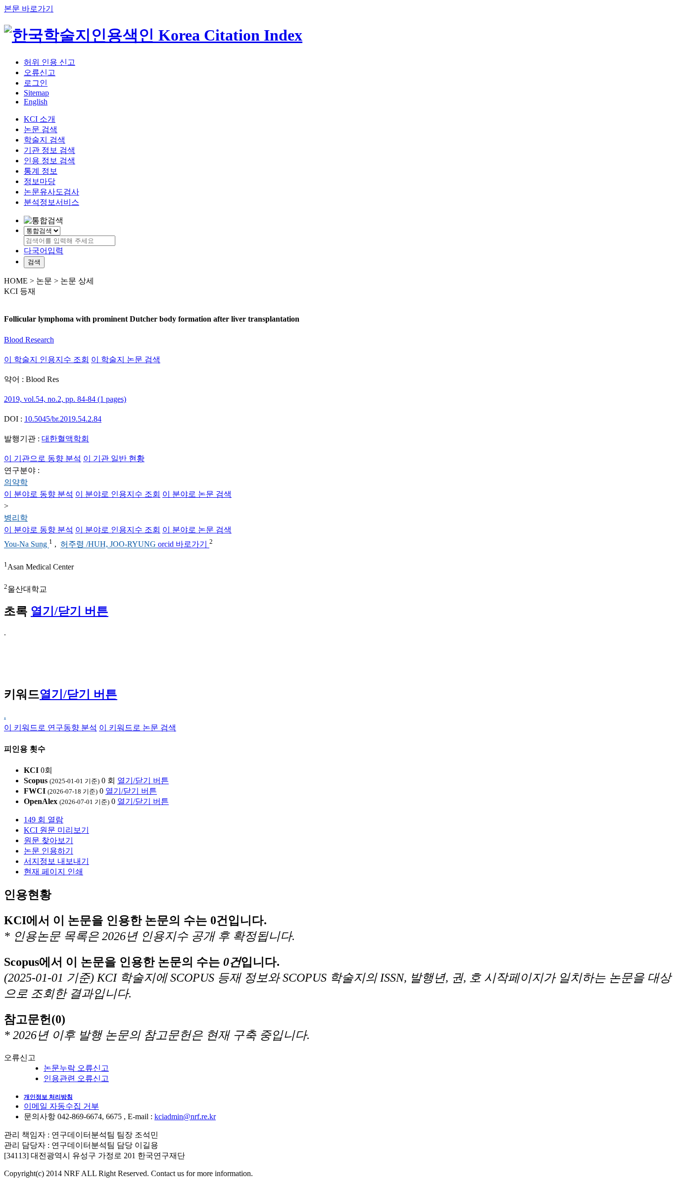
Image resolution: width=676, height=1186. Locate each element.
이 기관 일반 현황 (114, 458)
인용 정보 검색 (49, 160)
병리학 (16, 518)
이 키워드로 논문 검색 (137, 727)
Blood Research (29, 339)
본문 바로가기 (28, 8)
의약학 (16, 482)
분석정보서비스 (51, 202)
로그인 (36, 83)
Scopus (36, 780)
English (36, 101)
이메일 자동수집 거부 (61, 1106)
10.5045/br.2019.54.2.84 (62, 419)
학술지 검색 (44, 140)
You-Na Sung (26, 544)
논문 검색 (40, 129)
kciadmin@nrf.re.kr (185, 1116)
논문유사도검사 (51, 192)
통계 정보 (40, 171)
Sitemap (36, 93)
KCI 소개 (39, 119)
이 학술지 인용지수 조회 (46, 359)
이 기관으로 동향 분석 (42, 458)
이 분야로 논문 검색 (197, 494)
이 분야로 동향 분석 (38, 494)
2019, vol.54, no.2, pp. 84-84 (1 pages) (65, 399)
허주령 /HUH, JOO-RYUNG (109, 544)
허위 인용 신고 (49, 62)
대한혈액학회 (65, 438)
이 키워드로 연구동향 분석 (50, 727)
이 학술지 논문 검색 (125, 359)
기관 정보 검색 (49, 150)
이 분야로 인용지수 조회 (117, 494)
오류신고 (39, 72)
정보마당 (39, 181)
